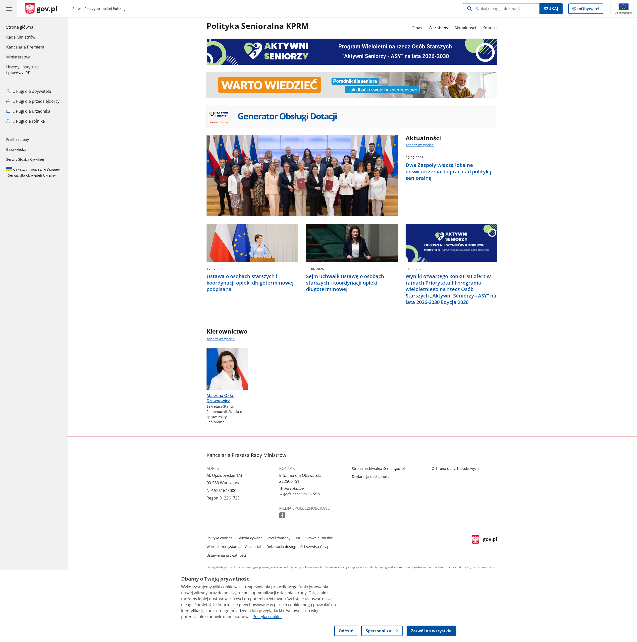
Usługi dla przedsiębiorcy (35, 101)
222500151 (289, 481)
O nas (417, 28)
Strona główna (25, 27)
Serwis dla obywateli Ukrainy (33, 172)
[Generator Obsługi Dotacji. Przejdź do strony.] (352, 116)
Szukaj (551, 8)
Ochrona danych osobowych (455, 468)
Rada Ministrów (20, 37)
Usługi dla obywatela (31, 91)
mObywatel (588, 10)
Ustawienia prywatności (226, 555)
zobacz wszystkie (420, 145)
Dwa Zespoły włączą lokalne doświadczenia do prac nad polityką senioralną (448, 171)
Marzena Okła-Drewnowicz (220, 398)
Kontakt (489, 28)
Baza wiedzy (16, 149)
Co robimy (438, 28)
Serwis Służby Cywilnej (25, 159)
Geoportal (253, 546)
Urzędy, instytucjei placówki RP (23, 70)
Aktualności (465, 28)
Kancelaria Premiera (25, 47)
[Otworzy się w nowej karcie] (282, 515)
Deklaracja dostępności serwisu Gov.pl (298, 546)
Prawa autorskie (319, 538)
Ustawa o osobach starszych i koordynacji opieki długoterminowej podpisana (250, 283)
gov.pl (490, 545)
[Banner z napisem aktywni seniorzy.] (352, 52)
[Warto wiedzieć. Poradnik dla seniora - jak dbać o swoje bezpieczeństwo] (352, 85)
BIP (298, 538)
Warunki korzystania (223, 546)
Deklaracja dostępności (371, 476)
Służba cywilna (250, 538)
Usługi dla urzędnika (30, 111)
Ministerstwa (18, 57)
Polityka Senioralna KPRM (258, 26)
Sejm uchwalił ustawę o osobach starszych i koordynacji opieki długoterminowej (345, 283)
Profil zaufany (17, 139)
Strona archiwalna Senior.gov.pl (378, 468)
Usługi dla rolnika (28, 121)
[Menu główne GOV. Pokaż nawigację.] (8, 8)
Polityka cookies (219, 538)
